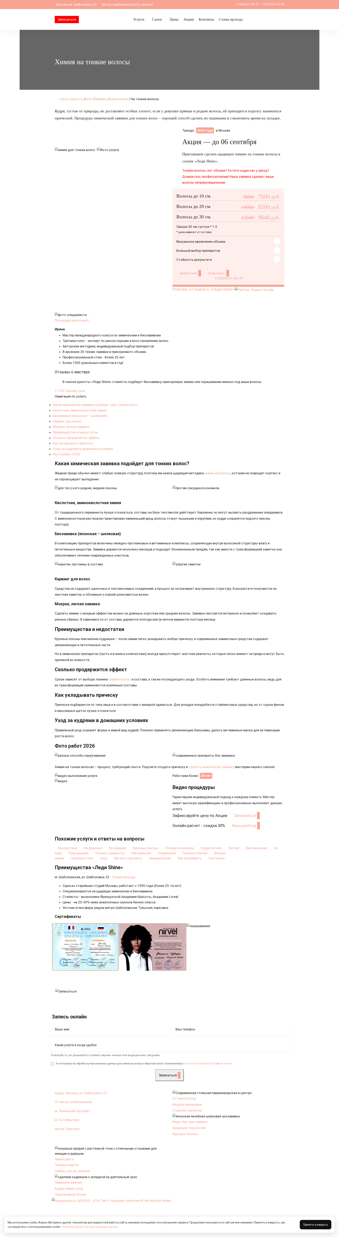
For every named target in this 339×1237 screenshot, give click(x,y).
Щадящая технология (189, 1128)
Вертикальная (257, 848)
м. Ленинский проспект (72, 1111)
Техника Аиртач (67, 1165)
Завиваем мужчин (68, 1182)
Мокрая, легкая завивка (71, 427)
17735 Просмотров (70, 391)
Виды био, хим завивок (190, 1122)
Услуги (138, 19)
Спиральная (167, 853)
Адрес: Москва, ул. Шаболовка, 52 (81, 1093)
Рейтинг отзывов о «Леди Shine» (203, 289)
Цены (174, 19)
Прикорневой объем (70, 1194)
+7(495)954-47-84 (272, 4)
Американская (160, 858)
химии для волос (217, 473)
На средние (118, 848)
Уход (104, 858)
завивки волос (119, 679)
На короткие (68, 848)
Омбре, (60, 1171)
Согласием (225, 1063)
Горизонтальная (195, 853)
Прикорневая (78, 853)
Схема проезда (230, 19)
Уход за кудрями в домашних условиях (83, 449)
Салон (157, 19)
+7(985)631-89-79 (247, 4)
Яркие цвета (64, 1159)
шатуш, (72, 1171)
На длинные (93, 848)
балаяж (84, 1171)
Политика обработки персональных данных (89, 1226)
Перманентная (82, 858)
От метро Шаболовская (73, 1102)
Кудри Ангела (211, 848)
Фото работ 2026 (66, 454)
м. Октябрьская (67, 1120)
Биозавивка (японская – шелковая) (80, 416)
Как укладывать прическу (73, 443)
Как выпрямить (190, 858)
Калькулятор (244, 825)
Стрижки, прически (187, 1110)
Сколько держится (110, 853)
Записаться (67, 19)
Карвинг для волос (67, 421)
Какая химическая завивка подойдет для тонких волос (95, 405)
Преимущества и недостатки (75, 432)
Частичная (216, 858)
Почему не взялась (180, 848)
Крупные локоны (146, 848)
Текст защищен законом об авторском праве (136, 1200)
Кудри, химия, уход (69, 1188)
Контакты (206, 19)
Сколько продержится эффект (76, 438)
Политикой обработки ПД (200, 1063)
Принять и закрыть (315, 1224)
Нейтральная (141, 853)
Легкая (234, 848)
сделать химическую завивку (211, 767)
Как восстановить (128, 858)
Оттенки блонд (184, 1098)
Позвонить (216, 273)
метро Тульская (67, 1129)
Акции (188, 19)
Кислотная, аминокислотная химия (80, 410)
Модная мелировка (187, 1104)
